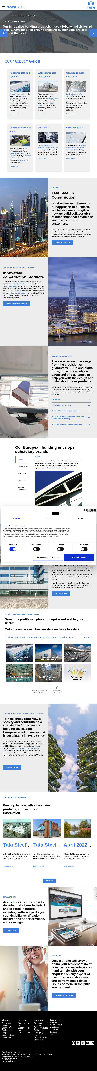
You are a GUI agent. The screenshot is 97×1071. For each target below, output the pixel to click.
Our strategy (7, 1026)
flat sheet (13, 156)
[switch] (36, 549)
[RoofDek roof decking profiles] (19, 669)
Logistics (54, 1032)
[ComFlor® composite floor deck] (48, 669)
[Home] (16, 7)
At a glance (6, 1023)
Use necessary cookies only (48, 557)
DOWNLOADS (11, 930)
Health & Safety (40, 1037)
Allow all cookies (79, 557)
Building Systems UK (17, 94)
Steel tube (43, 127)
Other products (74, 127)
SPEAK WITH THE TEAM (64, 996)
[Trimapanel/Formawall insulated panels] (48, 649)
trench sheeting (71, 150)
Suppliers (54, 1030)
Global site (38, 1040)
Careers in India (24, 1033)
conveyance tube (52, 147)
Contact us (6, 1037)
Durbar (69, 105)
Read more (7, 866)
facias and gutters (78, 147)
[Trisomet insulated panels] (19, 649)
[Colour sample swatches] (77, 669)
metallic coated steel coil (18, 153)
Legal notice (55, 1020)
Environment (39, 1030)
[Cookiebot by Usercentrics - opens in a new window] (85, 510)
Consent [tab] (16, 518)
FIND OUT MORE (61, 594)
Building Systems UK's (74, 94)
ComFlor (69, 96)
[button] (86, 637)
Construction (21, 16)
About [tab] (80, 518)
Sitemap (53, 1034)
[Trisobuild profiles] (77, 649)
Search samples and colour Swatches (39, 691)
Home (13, 16)
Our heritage (7, 1030)
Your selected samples (57, 691)
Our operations (8, 1035)
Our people (6, 1033)
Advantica (22, 160)
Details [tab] (48, 518)
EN (60, 513)
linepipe (43, 150)
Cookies (53, 1022)
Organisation (7, 1028)
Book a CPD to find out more (16, 304)
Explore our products (62, 242)
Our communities (41, 1028)
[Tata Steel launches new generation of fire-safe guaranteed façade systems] (47, 828)
